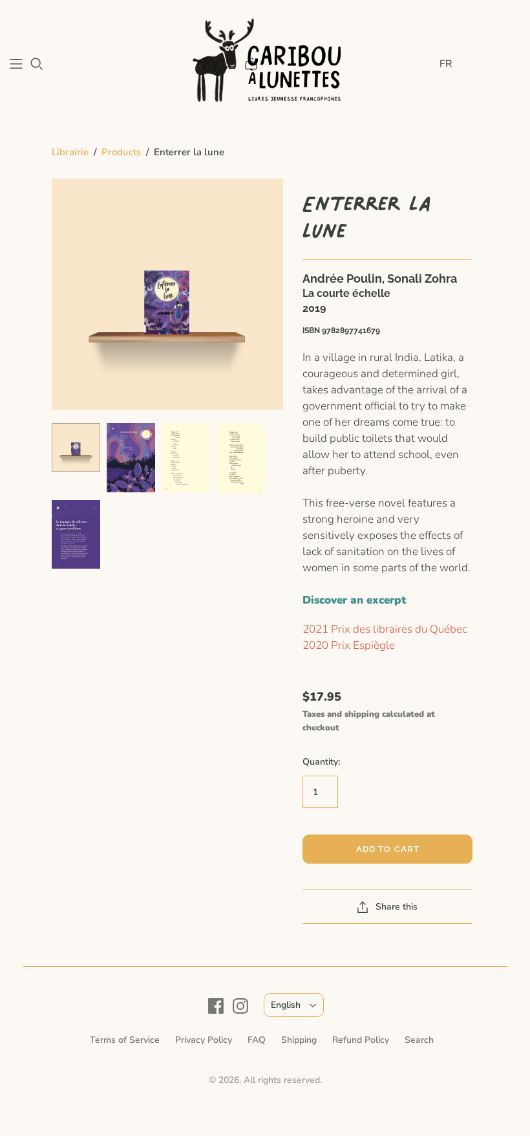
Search (419, 1040)
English (286, 1005)
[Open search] (36, 64)
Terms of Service (125, 1040)
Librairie (70, 152)
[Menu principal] (16, 64)
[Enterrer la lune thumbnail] (76, 447)
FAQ (257, 1040)
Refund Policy (360, 1040)
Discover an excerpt (354, 600)
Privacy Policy (203, 1040)
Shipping (299, 1040)
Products (121, 152)
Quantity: (321, 762)
